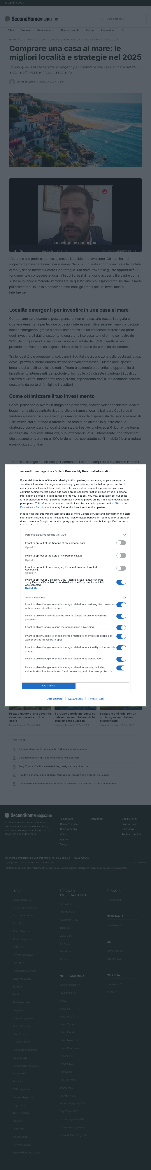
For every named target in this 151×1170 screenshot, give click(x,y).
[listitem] (75, 535)
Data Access (75, 698)
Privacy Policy (96, 698)
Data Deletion (55, 698)
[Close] (139, 471)
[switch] (121, 542)
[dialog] (75, 585)
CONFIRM (49, 685)
